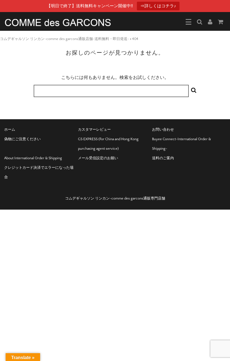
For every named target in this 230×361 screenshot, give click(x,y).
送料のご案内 (163, 158)
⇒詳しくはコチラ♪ (158, 5)
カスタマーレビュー (94, 130)
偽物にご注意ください (22, 139)
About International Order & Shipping (33, 158)
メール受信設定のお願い (98, 158)
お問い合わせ (163, 130)
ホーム (9, 130)
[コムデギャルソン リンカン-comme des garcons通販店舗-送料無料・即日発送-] (57, 22)
